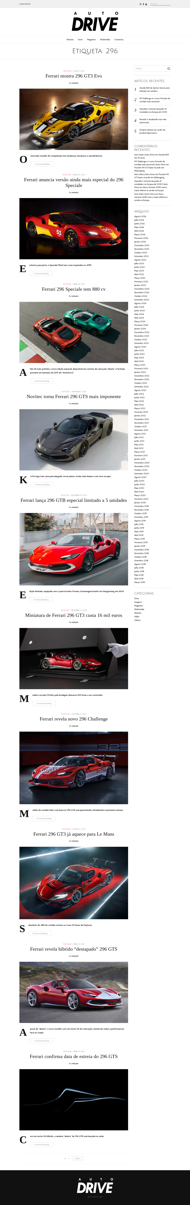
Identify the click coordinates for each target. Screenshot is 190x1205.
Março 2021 (139, 452)
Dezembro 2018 (141, 549)
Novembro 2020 (141, 466)
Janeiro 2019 (139, 546)
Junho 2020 (139, 484)
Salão (136, 616)
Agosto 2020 (140, 477)
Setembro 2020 (141, 473)
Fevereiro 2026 (141, 238)
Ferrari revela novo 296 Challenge (74, 719)
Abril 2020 (139, 491)
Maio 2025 (139, 270)
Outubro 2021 (140, 426)
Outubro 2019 (140, 513)
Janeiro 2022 (140, 415)
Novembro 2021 (141, 423)
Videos (137, 620)
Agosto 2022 (140, 390)
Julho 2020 (139, 481)
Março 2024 (139, 321)
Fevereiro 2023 (141, 368)
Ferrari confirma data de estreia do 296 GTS (74, 1056)
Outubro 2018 (140, 557)
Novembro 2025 (141, 249)
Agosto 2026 (140, 216)
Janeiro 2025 (140, 285)
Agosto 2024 (140, 303)
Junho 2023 (139, 354)
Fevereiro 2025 (141, 281)
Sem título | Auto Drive (144, 154)
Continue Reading (42, 164)
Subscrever (24, 4)
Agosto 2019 (140, 520)
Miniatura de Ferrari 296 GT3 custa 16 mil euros (73, 615)
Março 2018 (139, 582)
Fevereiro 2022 (141, 412)
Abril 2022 (139, 405)
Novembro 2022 (141, 379)
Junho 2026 (139, 223)
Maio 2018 (138, 575)
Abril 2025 (139, 274)
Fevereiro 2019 (141, 542)
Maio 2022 (139, 401)
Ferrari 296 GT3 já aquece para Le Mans (73, 834)
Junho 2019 (139, 528)
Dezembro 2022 (141, 376)
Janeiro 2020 (140, 502)
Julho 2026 (139, 220)
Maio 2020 (139, 488)
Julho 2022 (139, 394)
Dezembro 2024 (141, 289)
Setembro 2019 (141, 517)
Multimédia (105, 39)
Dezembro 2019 (141, 506)
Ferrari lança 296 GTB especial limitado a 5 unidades (74, 500)
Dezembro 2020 (142, 462)
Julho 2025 (139, 263)
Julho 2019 (138, 524)
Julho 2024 (139, 307)
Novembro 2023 (141, 336)
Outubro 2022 (140, 383)
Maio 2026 (139, 227)
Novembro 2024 (141, 292)
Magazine (91, 39)
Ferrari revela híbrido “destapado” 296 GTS (73, 949)
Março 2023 (139, 365)
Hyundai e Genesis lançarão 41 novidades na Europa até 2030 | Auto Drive (151, 184)
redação (74, 83)
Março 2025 (139, 278)
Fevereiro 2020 (141, 499)
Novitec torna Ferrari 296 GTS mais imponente (74, 396)
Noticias (70, 39)
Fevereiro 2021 (141, 455)
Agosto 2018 (140, 564)
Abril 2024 (139, 318)
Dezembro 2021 (141, 419)
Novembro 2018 (141, 553)
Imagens (138, 602)
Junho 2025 (139, 267)
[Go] (169, 68)
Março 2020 (140, 495)
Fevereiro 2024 (141, 325)
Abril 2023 (139, 361)
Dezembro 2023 (141, 332)
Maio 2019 (138, 531)
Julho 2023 (139, 350)
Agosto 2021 (140, 434)
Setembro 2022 (141, 386)
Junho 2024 (139, 310)
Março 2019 (139, 539)
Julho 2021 (138, 437)
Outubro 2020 (140, 470)
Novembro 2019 (141, 510)
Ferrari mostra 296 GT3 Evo (73, 76)
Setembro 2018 (141, 560)
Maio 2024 (139, 314)
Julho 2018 (138, 568)
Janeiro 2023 (140, 372)
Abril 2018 (138, 578)
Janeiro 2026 (140, 242)
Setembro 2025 (141, 256)
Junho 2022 (139, 397)
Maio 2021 (138, 444)
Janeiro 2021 (139, 459)
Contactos (118, 39)
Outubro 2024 (140, 296)
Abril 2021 (138, 448)
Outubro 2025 (140, 252)
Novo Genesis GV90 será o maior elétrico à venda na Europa (150, 197)
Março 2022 (139, 408)
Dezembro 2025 (141, 245)
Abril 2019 (138, 535)
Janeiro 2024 (140, 328)
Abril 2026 (139, 231)
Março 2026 (139, 234)
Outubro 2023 (140, 339)
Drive (80, 39)
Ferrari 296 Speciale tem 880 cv (74, 289)
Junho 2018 (139, 571)
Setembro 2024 (141, 299)
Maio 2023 (139, 357)
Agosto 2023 (140, 347)
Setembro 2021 (141, 430)
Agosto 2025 (140, 260)
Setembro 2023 (141, 343)
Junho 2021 (139, 441)
